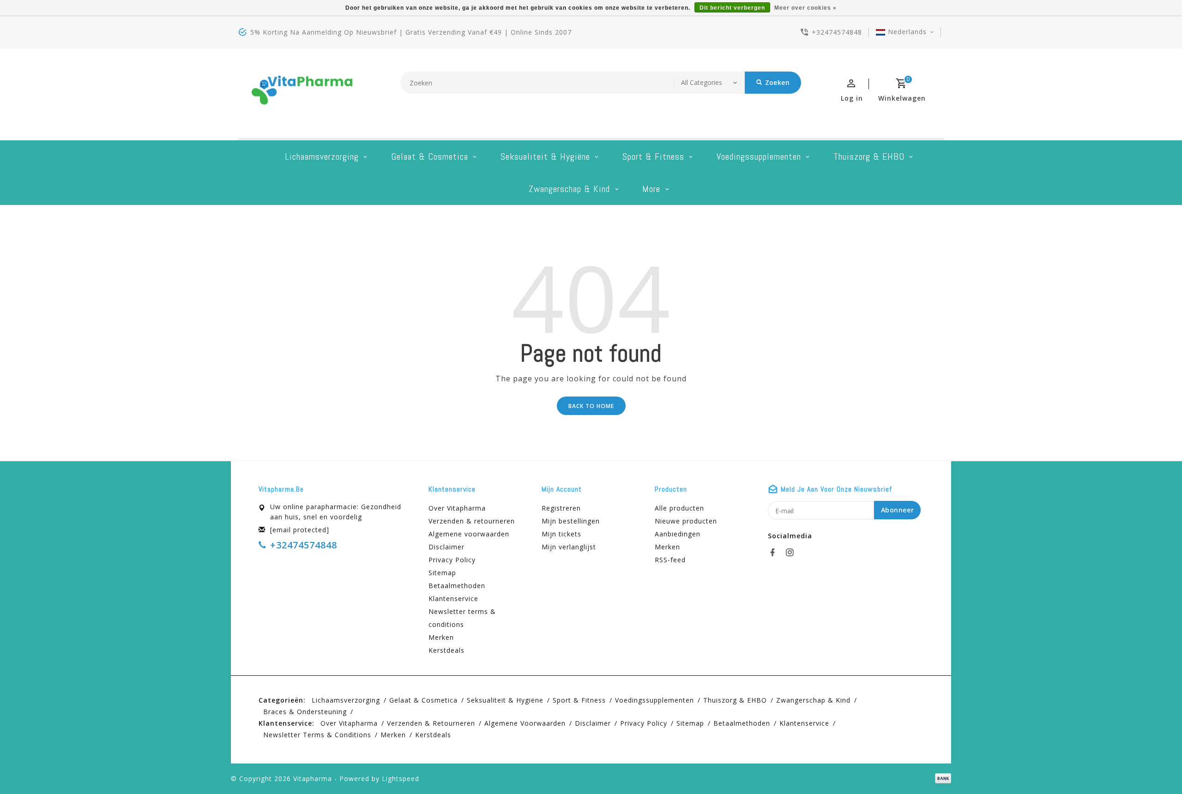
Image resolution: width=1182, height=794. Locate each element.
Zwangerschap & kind (569, 189)
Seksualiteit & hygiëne (545, 156)
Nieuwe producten (686, 521)
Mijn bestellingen (571, 521)
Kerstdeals (446, 650)
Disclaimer (446, 546)
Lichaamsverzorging (322, 156)
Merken (441, 637)
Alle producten (679, 508)
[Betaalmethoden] (941, 778)
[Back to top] (1154, 766)
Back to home (591, 406)
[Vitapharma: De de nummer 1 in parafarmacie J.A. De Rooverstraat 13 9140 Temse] (302, 93)
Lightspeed (400, 778)
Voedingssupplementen (759, 156)
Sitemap (442, 572)
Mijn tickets (561, 533)
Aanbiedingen (677, 533)
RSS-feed (670, 559)
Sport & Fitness (653, 156)
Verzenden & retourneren (471, 521)
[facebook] (775, 552)
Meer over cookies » (805, 8)
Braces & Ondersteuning (305, 711)
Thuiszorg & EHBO (869, 156)
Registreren (561, 508)
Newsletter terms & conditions (462, 618)
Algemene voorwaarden (468, 533)
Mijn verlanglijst (569, 546)
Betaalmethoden (456, 585)
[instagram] (792, 552)
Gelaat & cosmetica (429, 156)
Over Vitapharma (457, 508)
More (651, 189)
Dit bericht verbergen (732, 8)
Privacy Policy (452, 559)
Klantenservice (453, 598)
